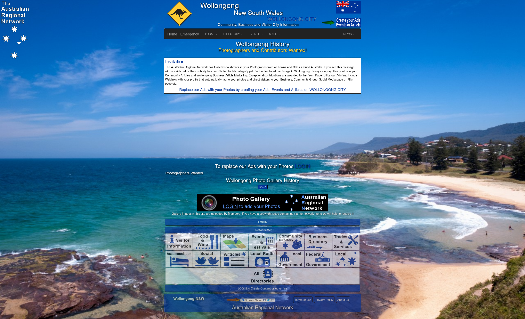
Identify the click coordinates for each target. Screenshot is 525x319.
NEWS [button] (348, 34)
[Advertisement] (262, 134)
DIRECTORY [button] (232, 34)
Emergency (189, 33)
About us (343, 299)
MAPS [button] (273, 34)
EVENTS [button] (255, 34)
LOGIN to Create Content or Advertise (262, 288)
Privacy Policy (324, 299)
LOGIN (302, 165)
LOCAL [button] (210, 34)
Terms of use (302, 299)
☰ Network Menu (262, 230)
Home (172, 33)
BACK (262, 186)
